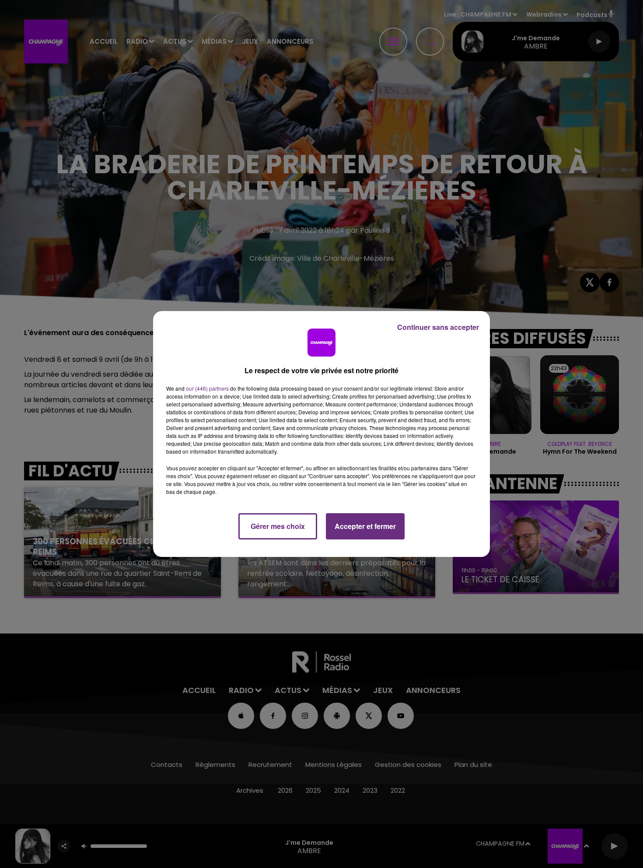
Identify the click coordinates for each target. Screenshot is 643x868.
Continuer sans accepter (438, 327)
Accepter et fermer (365, 526)
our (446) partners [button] (207, 388)
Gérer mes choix (278, 526)
